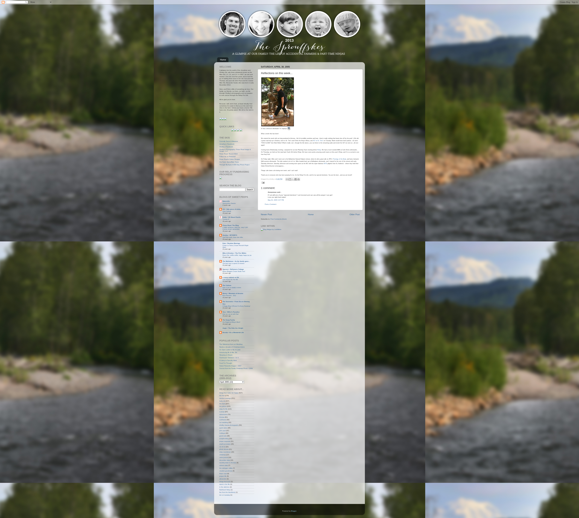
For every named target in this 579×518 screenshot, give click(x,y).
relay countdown (225, 452)
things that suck (224, 481)
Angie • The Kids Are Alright (233, 328)
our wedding (223, 422)
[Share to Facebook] (295, 179)
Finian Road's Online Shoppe (229, 159)
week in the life (224, 484)
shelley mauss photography (229, 425)
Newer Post (266, 214)
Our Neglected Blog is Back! (231, 322)
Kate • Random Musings (231, 243)
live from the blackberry (227, 492)
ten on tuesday (224, 495)
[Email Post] (262, 182)
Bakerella (226, 201)
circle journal (223, 457)
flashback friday (224, 490)
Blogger (293, 511)
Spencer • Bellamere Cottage (233, 269)
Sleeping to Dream (225, 355)
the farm (222, 404)
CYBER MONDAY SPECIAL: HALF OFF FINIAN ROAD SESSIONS (235, 228)
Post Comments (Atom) (278, 219)
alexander (222, 479)
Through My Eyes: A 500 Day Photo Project (234, 165)
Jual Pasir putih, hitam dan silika (233, 237)
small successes (225, 444)
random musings (225, 398)
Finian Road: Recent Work (228, 154)
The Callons (227, 285)
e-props (222, 412)
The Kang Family (229, 320)
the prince (222, 406)
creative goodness (225, 471)
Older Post (355, 214)
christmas (222, 455)
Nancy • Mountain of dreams (233, 293)
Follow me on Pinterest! (227, 156)
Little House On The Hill (230, 279)
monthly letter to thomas (227, 463)
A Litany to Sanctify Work (228, 360)
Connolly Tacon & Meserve (228, 141)
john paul (222, 430)
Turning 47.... (227, 219)
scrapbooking (224, 438)
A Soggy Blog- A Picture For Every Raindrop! (236, 306)
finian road (223, 473)
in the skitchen (224, 487)
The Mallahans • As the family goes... (236, 261)
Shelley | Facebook (226, 147)
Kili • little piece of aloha (231, 209)
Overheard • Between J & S (229, 358)
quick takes (223, 428)
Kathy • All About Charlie (232, 217)
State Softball (227, 211)
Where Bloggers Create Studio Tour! (234, 271)
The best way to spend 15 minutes (233, 263)
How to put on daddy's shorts (232, 287)
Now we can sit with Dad (230, 314)
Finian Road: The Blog (231, 225)
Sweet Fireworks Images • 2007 (230, 366)
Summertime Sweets (229, 203)
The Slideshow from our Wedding (230, 344)
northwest (222, 420)
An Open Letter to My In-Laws (229, 350)
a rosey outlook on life (231, 277)
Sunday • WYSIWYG (230, 235)
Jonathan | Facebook (226, 144)
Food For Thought (225, 363)
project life (222, 476)
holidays (222, 433)
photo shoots (224, 449)
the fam (222, 395)
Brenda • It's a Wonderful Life (233, 332)
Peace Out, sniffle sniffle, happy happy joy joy (237, 255)
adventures (223, 414)
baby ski (222, 401)
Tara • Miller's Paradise (231, 312)
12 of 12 (222, 447)
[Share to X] (292, 179)
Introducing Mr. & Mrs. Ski (228, 352)
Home (223, 59)
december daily (224, 460)
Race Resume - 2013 (229, 295)
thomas (222, 417)
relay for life (223, 409)
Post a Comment (270, 204)
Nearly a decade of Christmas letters (232, 347)
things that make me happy (228, 393)
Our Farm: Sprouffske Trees (229, 162)
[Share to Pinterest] (298, 179)
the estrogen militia (226, 468)
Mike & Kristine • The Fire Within (234, 253)
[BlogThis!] (289, 179)
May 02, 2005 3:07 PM (276, 200)
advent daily (223, 465)
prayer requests (224, 441)
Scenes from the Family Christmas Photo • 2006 (236, 368)
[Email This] (287, 179)
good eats (222, 436)
